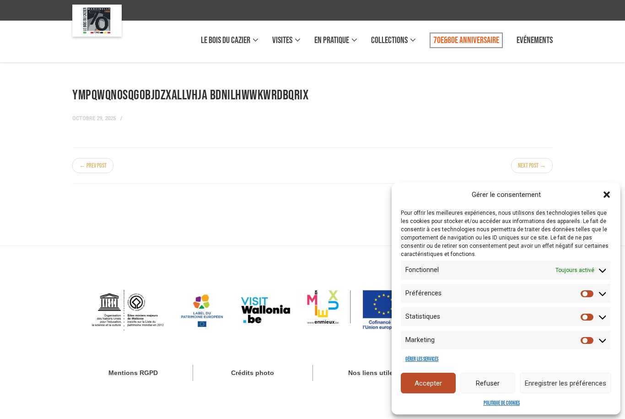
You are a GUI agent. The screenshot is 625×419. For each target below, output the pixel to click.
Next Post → (532, 165)
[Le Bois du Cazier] (97, 20)
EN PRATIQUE (331, 40)
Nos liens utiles (372, 372)
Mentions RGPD (133, 372)
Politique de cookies (502, 403)
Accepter (428, 383)
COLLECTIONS (389, 40)
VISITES (282, 40)
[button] (606, 194)
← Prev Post (93, 165)
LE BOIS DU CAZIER (225, 40)
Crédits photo (252, 372)
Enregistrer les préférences (565, 383)
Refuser (488, 383)
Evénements (535, 40)
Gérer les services (421, 359)
